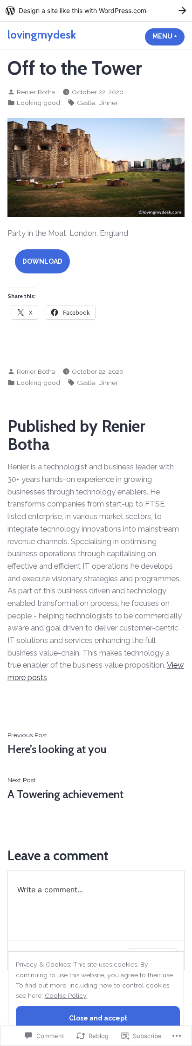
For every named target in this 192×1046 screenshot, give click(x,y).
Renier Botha (36, 92)
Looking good (38, 102)
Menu (168, 36)
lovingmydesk (41, 34)
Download (42, 261)
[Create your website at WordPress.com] (96, 10)
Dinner (108, 102)
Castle (86, 102)
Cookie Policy (66, 995)
